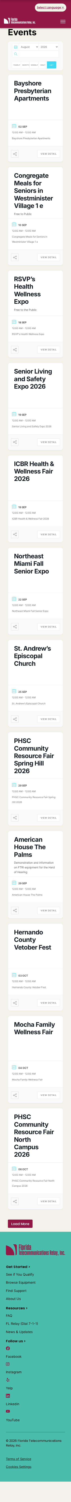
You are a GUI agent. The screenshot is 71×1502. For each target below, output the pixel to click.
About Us (13, 1299)
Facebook (13, 1357)
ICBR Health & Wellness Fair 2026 (34, 471)
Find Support (16, 1291)
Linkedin (12, 1404)
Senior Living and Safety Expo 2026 (33, 378)
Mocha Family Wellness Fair (34, 1028)
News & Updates (19, 1332)
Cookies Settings (18, 1467)
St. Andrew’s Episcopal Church (32, 656)
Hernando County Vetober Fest (32, 939)
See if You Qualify (20, 1274)
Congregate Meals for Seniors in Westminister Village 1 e (33, 191)
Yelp (9, 1388)
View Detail (49, 153)
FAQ (9, 1316)
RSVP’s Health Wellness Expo (27, 290)
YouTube (13, 1420)
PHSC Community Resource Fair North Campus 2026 (34, 1135)
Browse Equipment (21, 1282)
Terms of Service (18, 1459)
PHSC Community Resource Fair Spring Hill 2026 (34, 756)
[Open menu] (63, 21)
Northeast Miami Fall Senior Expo (31, 563)
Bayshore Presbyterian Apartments (32, 90)
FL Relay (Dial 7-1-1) (22, 1324)
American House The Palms (30, 847)
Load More (20, 1223)
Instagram (14, 1372)
